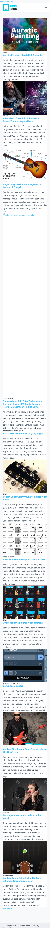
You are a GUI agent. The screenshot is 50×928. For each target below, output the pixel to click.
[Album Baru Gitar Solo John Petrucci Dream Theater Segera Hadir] (25, 98)
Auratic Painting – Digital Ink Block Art (23, 55)
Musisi (5, 116)
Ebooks (6, 557)
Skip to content (7, 1)
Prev (6, 908)
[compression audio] (25, 665)
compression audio (13, 686)
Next (10, 908)
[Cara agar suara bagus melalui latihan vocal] (25, 794)
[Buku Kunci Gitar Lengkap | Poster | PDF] (25, 539)
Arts (5, 52)
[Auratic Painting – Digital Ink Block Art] (25, 34)
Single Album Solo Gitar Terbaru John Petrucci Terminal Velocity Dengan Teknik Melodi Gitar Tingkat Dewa (22, 404)
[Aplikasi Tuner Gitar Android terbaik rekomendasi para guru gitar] (25, 857)
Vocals (6, 812)
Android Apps (8, 875)
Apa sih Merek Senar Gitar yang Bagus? (23, 433)
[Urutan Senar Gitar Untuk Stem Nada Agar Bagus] (25, 476)
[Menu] (46, 7)
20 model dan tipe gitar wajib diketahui (23, 622)
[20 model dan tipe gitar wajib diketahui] (25, 602)
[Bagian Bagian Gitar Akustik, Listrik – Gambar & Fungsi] (25, 164)
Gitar (5, 182)
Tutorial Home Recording (13, 683)
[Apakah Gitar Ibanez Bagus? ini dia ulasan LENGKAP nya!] (25, 728)
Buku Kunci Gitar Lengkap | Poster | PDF (24, 559)
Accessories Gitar (10, 431)
